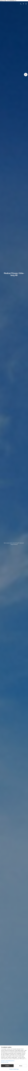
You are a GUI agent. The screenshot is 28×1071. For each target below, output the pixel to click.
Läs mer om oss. (5, 1062)
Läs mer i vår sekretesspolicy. (8, 1060)
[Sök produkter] (26, 74)
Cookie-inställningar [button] (14, 1069)
